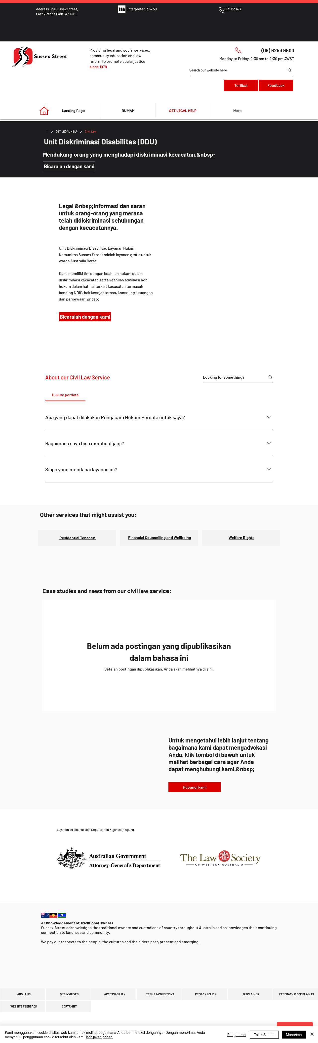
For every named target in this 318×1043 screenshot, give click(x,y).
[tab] (65, 394)
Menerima (294, 1034)
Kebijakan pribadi (99, 1036)
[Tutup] (312, 1034)
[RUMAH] (47, 131)
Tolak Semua (264, 1034)
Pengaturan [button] (236, 1034)
